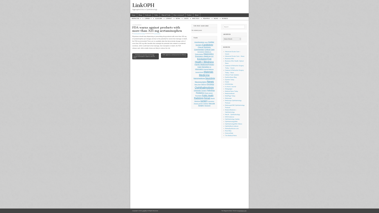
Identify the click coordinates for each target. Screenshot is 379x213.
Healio (227, 82)
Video (156, 15)
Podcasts (148, 15)
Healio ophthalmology (139, 33)
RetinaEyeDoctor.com (232, 128)
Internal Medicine (209, 69)
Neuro (216, 18)
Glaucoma (158, 18)
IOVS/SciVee (229, 84)
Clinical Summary (204, 47)
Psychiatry (198, 95)
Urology (205, 103)
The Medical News (231, 135)
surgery (204, 101)
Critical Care (209, 50)
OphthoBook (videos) (231, 126)
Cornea (147, 18)
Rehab (207, 98)
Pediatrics (206, 18)
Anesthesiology (199, 42)
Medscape (228, 98)
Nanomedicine (199, 78)
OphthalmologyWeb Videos (233, 124)
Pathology (211, 91)
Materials (208, 72)
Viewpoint (207, 105)
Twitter (189, 15)
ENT (212, 56)
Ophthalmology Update (232, 119)
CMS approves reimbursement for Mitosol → (174, 55)
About (197, 15)
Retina (178, 18)
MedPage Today (230, 96)
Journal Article (199, 72)
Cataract (169, 18)
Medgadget (228, 89)
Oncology (210, 84)
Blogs (140, 15)
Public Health (207, 95)
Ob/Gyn (203, 84)
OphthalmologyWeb (231, 121)
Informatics (199, 69)
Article (206, 42)
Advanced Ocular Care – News (234, 56)
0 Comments (157, 33)
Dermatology (200, 52)
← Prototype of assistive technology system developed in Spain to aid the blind (144, 56)
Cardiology (207, 44)
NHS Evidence (229, 117)
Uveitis (186, 18)
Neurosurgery (200, 82)
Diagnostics (209, 54)
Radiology (199, 98)
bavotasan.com (242, 211)
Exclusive (202, 59)
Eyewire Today (229, 79)
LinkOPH (143, 5)
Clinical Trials (166, 15)
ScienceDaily (229, 133)
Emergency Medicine (203, 56)
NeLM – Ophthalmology (232, 114)
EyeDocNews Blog (231, 77)
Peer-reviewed (179, 15)
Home (134, 15)
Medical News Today (231, 91)
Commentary (199, 50)
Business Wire (229, 58)
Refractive (135, 18)
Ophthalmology (204, 87)
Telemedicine (211, 101)
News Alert (198, 84)
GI (210, 67)
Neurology (210, 78)
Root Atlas (228, 131)
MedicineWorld (229, 93)
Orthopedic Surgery (200, 90)
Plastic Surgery (209, 93)
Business (225, 18)
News (210, 81)
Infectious (195, 18)
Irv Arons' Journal (230, 86)
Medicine (204, 75)
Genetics (205, 67)
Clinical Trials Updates (232, 75)
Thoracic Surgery (198, 103)
